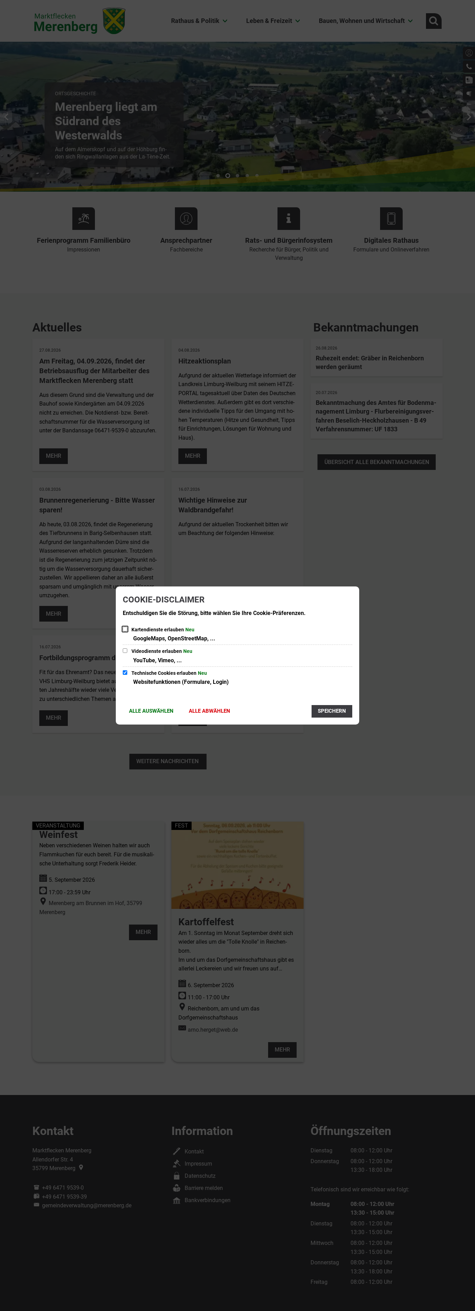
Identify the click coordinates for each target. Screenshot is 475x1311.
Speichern (332, 711)
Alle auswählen (151, 711)
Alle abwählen (209, 711)
